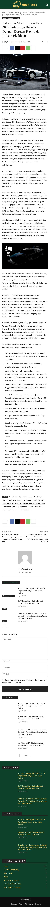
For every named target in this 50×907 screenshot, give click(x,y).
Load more (24, 756)
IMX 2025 (40, 500)
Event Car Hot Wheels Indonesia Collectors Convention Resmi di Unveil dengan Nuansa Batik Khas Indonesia (32, 616)
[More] (33, 48)
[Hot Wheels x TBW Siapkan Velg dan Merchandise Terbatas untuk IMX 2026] (9, 746)
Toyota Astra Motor (35, 507)
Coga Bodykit (23, 497)
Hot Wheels (27, 500)
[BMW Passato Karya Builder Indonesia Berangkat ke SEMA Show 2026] (9, 605)
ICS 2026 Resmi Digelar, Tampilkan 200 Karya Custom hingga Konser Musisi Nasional (31, 591)
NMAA (15, 507)
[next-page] (7, 626)
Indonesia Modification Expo (12, 503)
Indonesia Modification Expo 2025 (34, 503)
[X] (17, 48)
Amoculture (13, 497)
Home (4, 13)
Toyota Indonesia (8, 510)
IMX (34, 500)
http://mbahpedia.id (25, 572)
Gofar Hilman (17, 500)
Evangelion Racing (35, 497)
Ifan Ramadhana (13, 42)
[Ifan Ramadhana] (3, 42)
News (17, 18)
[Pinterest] (22, 48)
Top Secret (23, 507)
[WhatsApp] (28, 48)
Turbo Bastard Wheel (23, 510)
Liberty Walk (7, 507)
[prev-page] (3, 626)
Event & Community (14, 13)
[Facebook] (12, 48)
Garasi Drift (7, 500)
